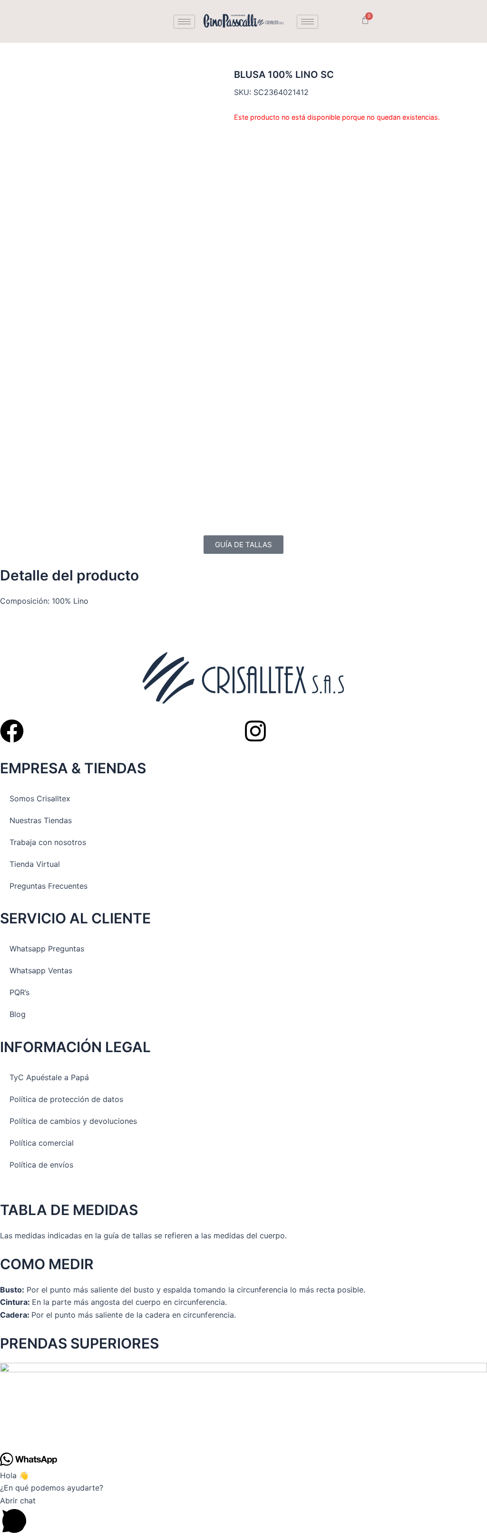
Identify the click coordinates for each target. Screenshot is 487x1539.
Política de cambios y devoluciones (73, 1121)
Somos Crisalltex (40, 798)
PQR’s (19, 992)
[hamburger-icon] (184, 21)
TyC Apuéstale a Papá (49, 1077)
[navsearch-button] (339, 21)
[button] (243, 1516)
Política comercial (42, 1143)
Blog (18, 1014)
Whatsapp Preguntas (47, 948)
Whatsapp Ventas (41, 970)
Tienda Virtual (35, 864)
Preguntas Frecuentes (49, 886)
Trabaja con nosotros (48, 842)
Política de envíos (41, 1164)
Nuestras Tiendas (41, 820)
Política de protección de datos (66, 1099)
